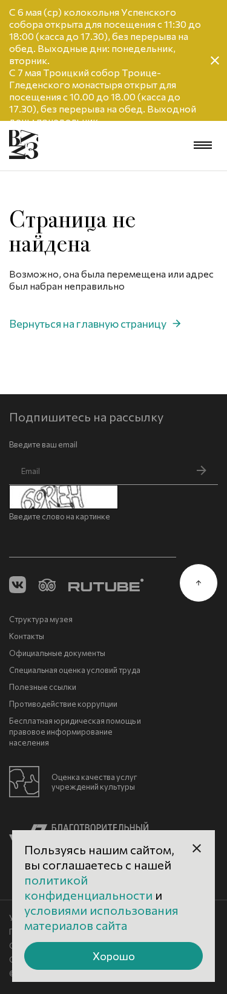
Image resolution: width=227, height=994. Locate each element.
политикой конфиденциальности (89, 887)
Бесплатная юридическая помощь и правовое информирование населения (75, 731)
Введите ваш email (43, 444)
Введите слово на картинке (59, 516)
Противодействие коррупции (63, 704)
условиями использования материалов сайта (101, 917)
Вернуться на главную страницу (87, 323)
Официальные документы (57, 653)
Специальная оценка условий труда (74, 670)
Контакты (26, 636)
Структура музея (41, 619)
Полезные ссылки (42, 687)
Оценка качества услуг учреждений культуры (94, 781)
